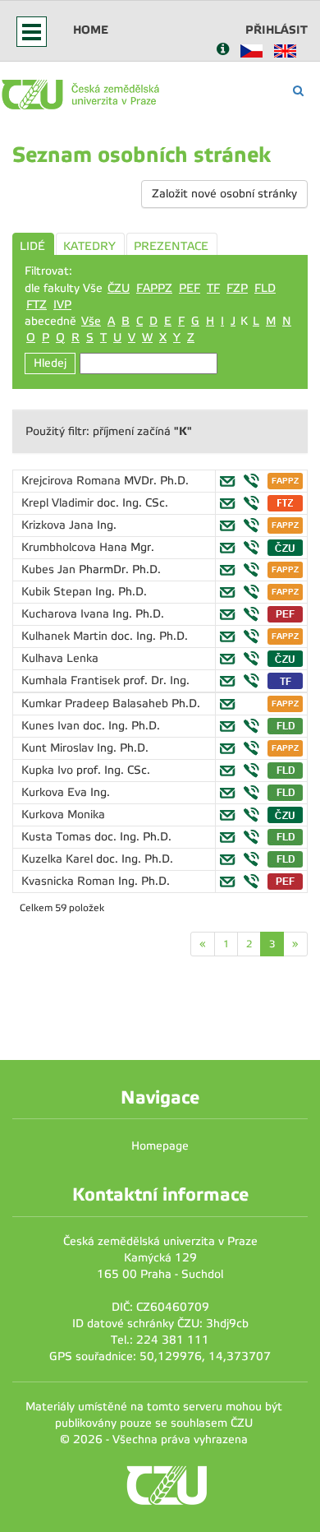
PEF (189, 288)
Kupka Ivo (48, 770)
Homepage (160, 1146)
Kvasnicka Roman (69, 881)
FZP (237, 288)
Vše (91, 321)
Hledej (50, 363)
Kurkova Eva (55, 792)
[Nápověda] (223, 50)
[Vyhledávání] (298, 91)
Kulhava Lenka (59, 658)
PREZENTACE (171, 246)
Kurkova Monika (63, 814)
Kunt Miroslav (59, 748)
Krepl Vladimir (59, 503)
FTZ (36, 305)
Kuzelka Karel (58, 859)
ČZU (118, 288)
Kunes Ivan (52, 726)
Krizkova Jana (59, 525)
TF (213, 288)
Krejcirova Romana (72, 480)
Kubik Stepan (58, 591)
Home (90, 29)
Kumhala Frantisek (72, 680)
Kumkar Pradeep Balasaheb (96, 703)
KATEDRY (89, 246)
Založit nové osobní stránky (224, 193)
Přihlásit (276, 29)
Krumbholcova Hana (75, 547)
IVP (62, 305)
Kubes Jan (50, 569)
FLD (265, 288)
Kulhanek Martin (66, 636)
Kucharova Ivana (66, 614)
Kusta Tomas (57, 837)
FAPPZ (154, 288)
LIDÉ (32, 246)
